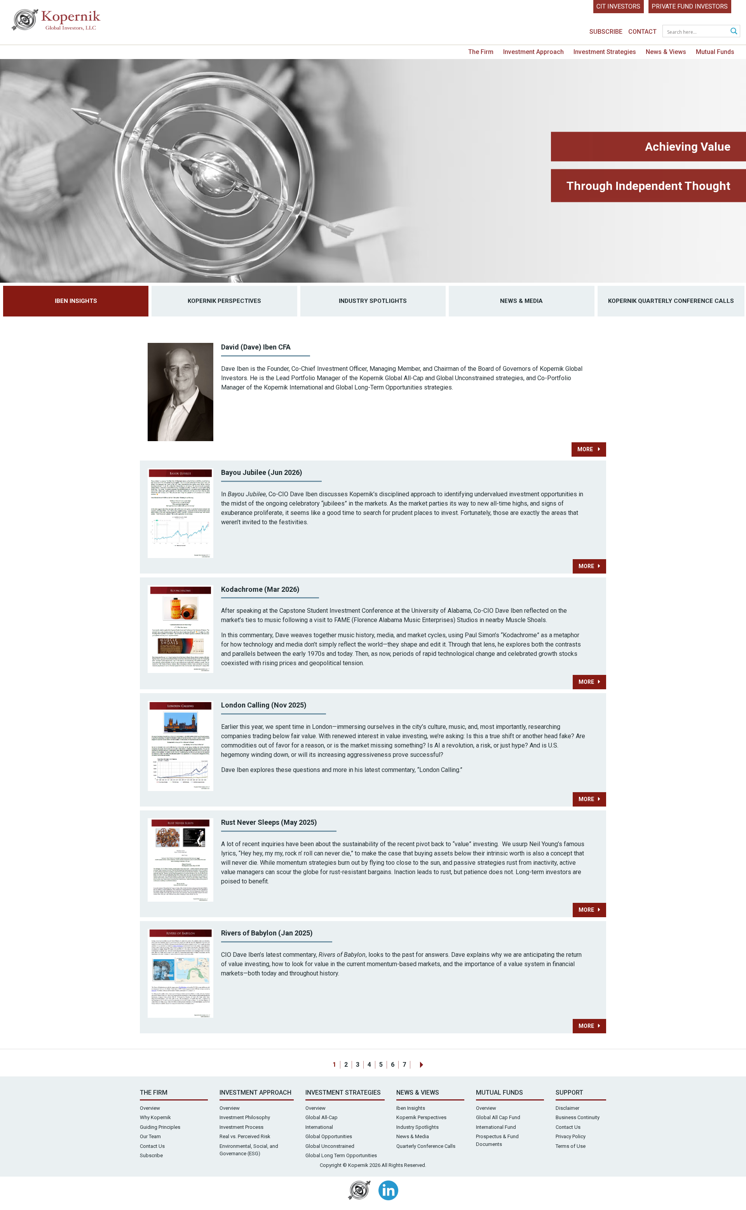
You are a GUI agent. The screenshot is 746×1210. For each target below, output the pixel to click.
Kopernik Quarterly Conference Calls (671, 300)
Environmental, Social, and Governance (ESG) (249, 1150)
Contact (642, 31)
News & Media (521, 300)
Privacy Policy (571, 1136)
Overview (150, 1108)
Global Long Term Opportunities (341, 1155)
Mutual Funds (715, 52)
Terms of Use (571, 1146)
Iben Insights (76, 300)
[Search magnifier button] (734, 31)
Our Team (150, 1136)
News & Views (666, 52)
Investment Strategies (604, 52)
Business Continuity (578, 1117)
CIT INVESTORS (618, 6)
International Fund (496, 1127)
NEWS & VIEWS (417, 1092)
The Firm (480, 52)
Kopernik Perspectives (224, 300)
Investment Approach (533, 52)
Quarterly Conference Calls (425, 1146)
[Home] (56, 21)
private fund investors (690, 6)
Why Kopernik (155, 1117)
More (585, 449)
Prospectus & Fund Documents (497, 1140)
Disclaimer (567, 1108)
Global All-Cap (321, 1117)
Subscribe (605, 31)
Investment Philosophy (245, 1117)
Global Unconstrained (329, 1146)
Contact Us (152, 1146)
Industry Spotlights (373, 300)
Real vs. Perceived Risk (245, 1136)
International (319, 1127)
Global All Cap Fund (498, 1117)
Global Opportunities (328, 1136)
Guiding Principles (160, 1127)
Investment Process (241, 1127)
